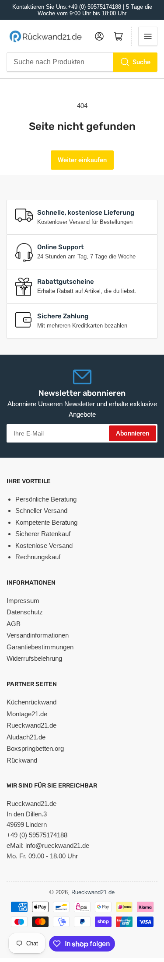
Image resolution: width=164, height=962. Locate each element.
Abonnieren (132, 433)
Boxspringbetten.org (35, 748)
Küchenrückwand (31, 702)
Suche (141, 62)
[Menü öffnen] (147, 36)
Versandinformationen (38, 635)
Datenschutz (25, 612)
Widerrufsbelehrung (34, 658)
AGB (14, 623)
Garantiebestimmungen (40, 647)
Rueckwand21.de (31, 725)
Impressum (23, 600)
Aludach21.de (26, 737)
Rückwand (22, 760)
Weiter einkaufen (82, 160)
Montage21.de (27, 714)
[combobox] (82, 62)
